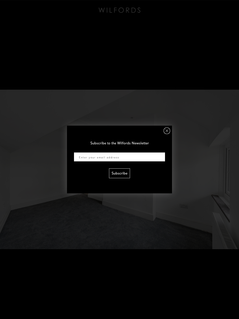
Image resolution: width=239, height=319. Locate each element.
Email (78, 149)
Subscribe (119, 173)
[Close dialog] (167, 131)
